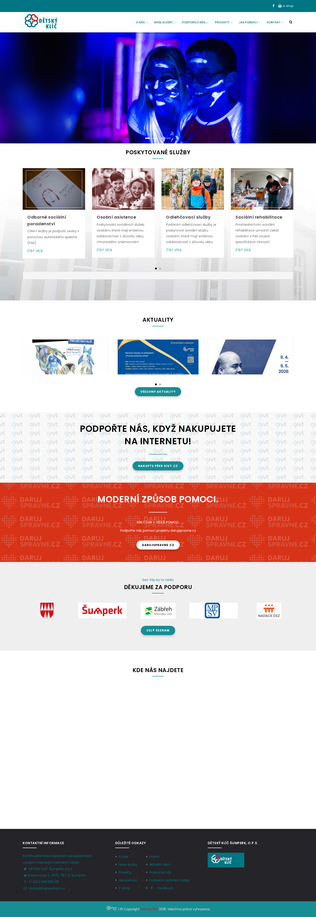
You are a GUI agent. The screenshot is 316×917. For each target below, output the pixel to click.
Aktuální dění (159, 864)
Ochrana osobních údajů (169, 880)
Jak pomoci (248, 22)
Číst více (35, 251)
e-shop (288, 6)
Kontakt (274, 22)
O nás (141, 22)
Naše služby (163, 22)
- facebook (164, 888)
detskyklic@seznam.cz (46, 888)
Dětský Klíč (149, 909)
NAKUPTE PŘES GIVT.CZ (158, 466)
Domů (154, 856)
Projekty (222, 22)
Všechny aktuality (158, 392)
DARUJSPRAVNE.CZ (158, 545)
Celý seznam (158, 630)
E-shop (124, 888)
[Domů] (41, 21)
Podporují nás (194, 22)
